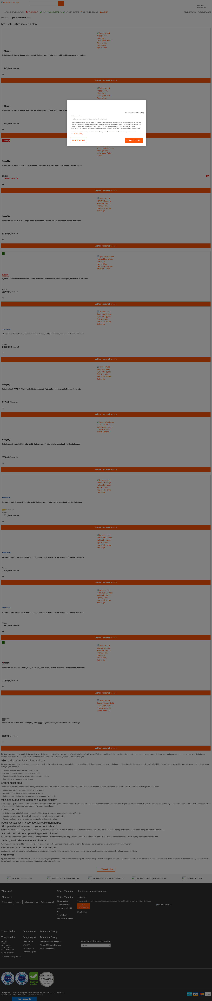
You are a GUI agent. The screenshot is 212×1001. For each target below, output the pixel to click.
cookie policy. (78, 133)
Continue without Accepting (134, 112)
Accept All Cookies (133, 140)
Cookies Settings (79, 140)
